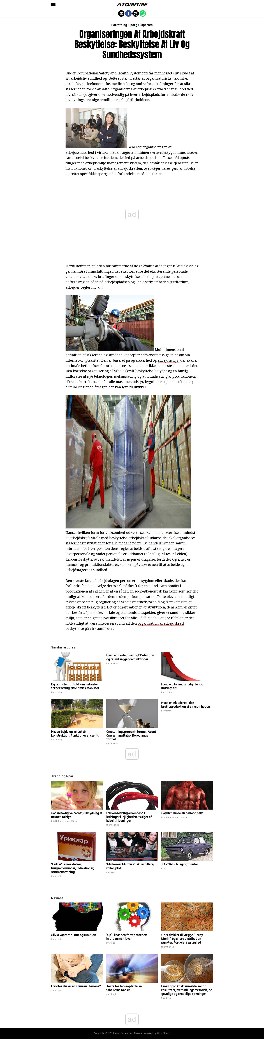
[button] (53, 4)
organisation (148, 623)
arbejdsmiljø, (168, 360)
